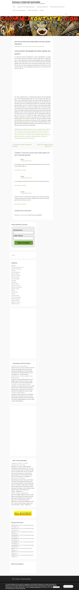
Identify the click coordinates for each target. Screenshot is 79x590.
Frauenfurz (21, 134)
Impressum (17, 578)
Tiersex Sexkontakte (16, 297)
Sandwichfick (17, 138)
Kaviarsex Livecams (15, 275)
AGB (13, 578)
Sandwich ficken (36, 136)
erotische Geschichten (42, 129)
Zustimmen (68, 586)
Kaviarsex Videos (15, 277)
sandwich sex (44, 136)
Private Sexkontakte (32, 10)
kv (24, 136)
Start (14, 6)
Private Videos (14, 292)
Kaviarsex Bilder (15, 274)
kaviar (21, 136)
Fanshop (13, 270)
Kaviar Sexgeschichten (38, 46)
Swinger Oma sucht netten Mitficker (19, 366)
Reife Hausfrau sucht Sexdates (18, 478)
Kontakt (42, 10)
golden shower (44, 134)
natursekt (27, 136)
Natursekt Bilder (27, 131)
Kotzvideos (13, 282)
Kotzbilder (13, 280)
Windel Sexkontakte (15, 298)
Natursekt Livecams (15, 285)
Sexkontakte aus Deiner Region (21, 363)
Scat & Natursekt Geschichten (57, 6)
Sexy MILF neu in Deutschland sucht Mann (21, 384)
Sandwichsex (24, 138)
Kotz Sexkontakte (15, 278)
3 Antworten (31, 138)
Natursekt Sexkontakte (37, 131)
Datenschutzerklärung (42, 6)
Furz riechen (28, 134)
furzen (33, 134)
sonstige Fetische (21, 132)
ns (31, 136)
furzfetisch (37, 134)
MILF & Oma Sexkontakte (19, 10)
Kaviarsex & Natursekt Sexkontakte (26, 2)
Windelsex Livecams (16, 302)
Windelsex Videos (15, 303)
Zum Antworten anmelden (20, 170)
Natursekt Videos (15, 288)
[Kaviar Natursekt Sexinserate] (39, 26)
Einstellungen (56, 587)
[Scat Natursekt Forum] (23, 453)
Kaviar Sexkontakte (15, 272)
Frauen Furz (39, 132)
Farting (34, 132)
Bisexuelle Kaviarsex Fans (30, 129)
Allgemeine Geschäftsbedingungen (26, 6)
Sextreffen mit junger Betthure (18, 392)
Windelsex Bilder (15, 300)
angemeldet (21, 215)
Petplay (13, 290)
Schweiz (13, 293)
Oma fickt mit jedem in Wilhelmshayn (19, 493)
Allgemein (13, 265)
